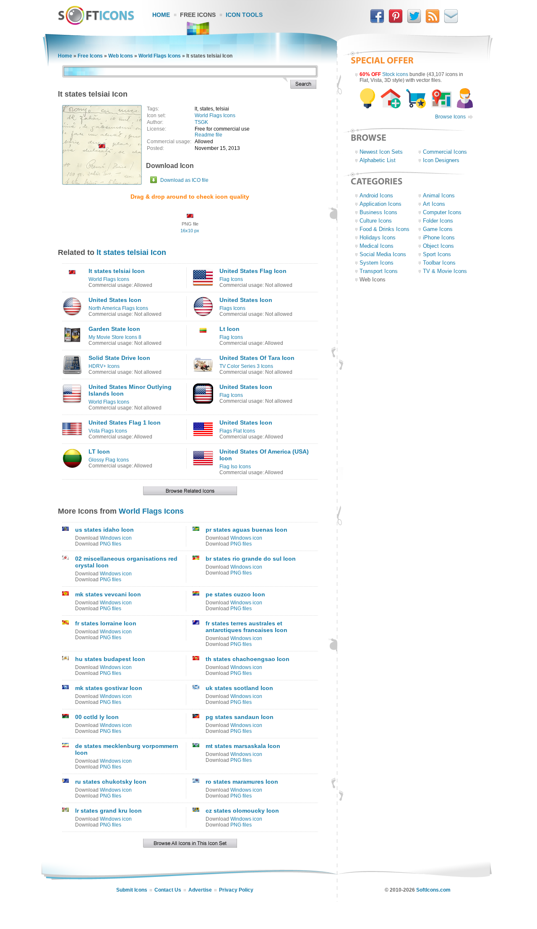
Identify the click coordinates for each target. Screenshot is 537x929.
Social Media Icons (383, 254)
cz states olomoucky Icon (242, 810)
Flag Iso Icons (235, 467)
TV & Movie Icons (445, 271)
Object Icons (438, 246)
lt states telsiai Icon (131, 252)
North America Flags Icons (118, 308)
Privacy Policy (236, 890)
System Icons (377, 263)
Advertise (200, 890)
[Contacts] (451, 21)
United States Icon (115, 300)
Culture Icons (376, 221)
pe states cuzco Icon (235, 594)
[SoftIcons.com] (96, 23)
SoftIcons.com (433, 890)
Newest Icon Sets (381, 152)
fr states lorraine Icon (105, 623)
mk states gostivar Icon (108, 688)
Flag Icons (231, 279)
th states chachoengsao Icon (247, 659)
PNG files (110, 544)
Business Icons (378, 212)
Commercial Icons (445, 152)
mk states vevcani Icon (108, 594)
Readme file (208, 135)
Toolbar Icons (439, 263)
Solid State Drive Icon (119, 357)
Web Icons (120, 56)
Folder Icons (438, 221)
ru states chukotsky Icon (110, 781)
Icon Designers (441, 160)
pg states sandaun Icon (240, 717)
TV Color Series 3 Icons (246, 366)
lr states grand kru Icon (108, 810)
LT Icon (99, 451)
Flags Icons (232, 308)
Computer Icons (442, 212)
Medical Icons (377, 246)
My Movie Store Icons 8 (115, 337)
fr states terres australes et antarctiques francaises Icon (246, 626)
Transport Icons (379, 271)
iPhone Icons (439, 237)
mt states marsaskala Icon (243, 746)
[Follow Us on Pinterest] (395, 21)
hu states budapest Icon (110, 659)
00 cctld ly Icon (97, 717)
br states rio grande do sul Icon (251, 558)
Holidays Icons (378, 237)
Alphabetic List (378, 160)
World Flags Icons (159, 56)
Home (161, 14)
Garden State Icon (114, 328)
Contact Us (167, 890)
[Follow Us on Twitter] (414, 21)
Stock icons (395, 74)
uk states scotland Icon (239, 688)
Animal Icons (439, 195)
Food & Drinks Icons (384, 229)
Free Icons (198, 14)
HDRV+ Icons (104, 366)
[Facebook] (377, 21)
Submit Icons (131, 890)
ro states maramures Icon (242, 781)
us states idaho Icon (104, 529)
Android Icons (376, 195)
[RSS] (432, 21)
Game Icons (438, 229)
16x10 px (189, 230)
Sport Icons (437, 254)
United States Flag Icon (253, 271)
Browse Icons (450, 117)
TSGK (201, 122)
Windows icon (116, 538)
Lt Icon (229, 328)
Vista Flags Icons (108, 431)
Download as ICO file (184, 180)
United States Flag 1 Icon (125, 422)
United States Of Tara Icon (257, 357)
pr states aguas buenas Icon (246, 529)
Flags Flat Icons (237, 431)
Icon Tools (244, 14)
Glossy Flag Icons (109, 460)
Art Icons (434, 204)
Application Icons (380, 204)
